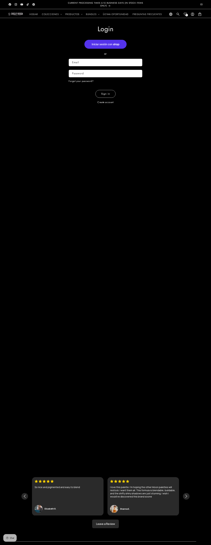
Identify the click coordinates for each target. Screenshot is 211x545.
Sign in (105, 94)
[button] (51, 14)
